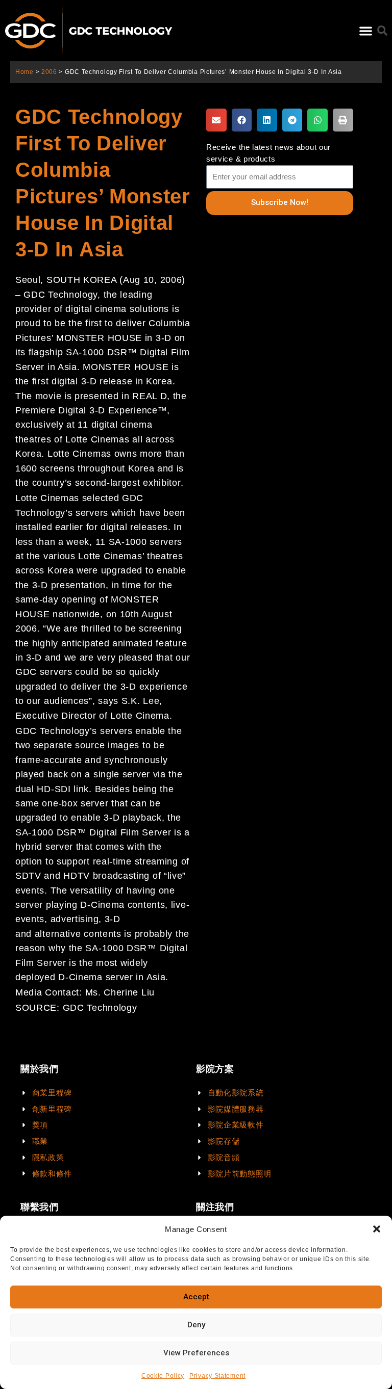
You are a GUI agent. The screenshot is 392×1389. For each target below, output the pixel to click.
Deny (196, 1324)
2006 (49, 71)
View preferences (196, 1352)
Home (24, 71)
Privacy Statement (217, 1375)
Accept (196, 1296)
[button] (377, 1229)
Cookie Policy (162, 1375)
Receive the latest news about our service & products (268, 153)
